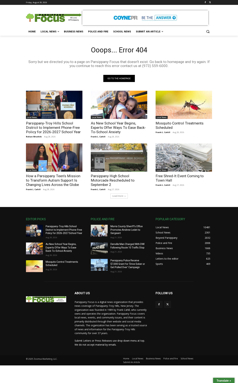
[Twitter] (210, 3)
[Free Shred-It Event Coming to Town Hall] (184, 157)
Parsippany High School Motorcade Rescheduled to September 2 (113, 180)
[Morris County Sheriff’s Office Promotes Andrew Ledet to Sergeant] (99, 231)
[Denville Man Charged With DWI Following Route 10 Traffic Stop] (99, 248)
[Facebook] (205, 3)
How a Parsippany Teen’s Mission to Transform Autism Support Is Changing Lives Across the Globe (53, 180)
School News (97, 170)
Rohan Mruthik (34, 136)
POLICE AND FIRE (103, 219)
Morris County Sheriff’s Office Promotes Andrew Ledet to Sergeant (126, 230)
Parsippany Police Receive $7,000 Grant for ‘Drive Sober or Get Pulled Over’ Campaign (127, 264)
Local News (32, 117)
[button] (208, 31)
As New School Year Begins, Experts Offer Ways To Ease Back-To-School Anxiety (118, 127)
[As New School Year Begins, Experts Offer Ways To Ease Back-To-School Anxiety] (119, 105)
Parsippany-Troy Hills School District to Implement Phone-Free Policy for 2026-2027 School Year (53, 127)
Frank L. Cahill (98, 136)
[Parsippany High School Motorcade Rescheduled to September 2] (119, 157)
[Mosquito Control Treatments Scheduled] (184, 105)
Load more (117, 195)
